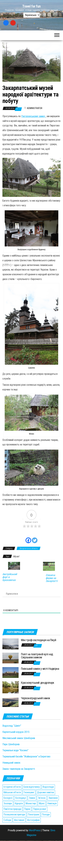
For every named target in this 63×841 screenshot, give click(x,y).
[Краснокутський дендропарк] (10, 687)
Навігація (52, 803)
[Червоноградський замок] (10, 701)
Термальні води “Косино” (15, 750)
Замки (32, 797)
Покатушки (33, 814)
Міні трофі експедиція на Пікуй (38, 640)
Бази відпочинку (32, 786)
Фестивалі (19, 820)
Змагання (53, 797)
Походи (46, 814)
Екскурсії (8, 797)
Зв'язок (42, 797)
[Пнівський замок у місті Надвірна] (10, 672)
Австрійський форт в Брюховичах (9, 577)
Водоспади (48, 786)
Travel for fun (31, 6)
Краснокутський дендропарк (37, 682)
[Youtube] (13, 23)
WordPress (34, 830)
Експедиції (20, 797)
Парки (27, 808)
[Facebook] (6, 23)
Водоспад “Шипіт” (11, 725)
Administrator (34, 108)
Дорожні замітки (45, 792)
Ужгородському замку (33, 116)
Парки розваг (39, 808)
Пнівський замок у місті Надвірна (40, 668)
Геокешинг (29, 792)
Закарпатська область (28, 548)
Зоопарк (8, 803)
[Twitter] (34, 538)
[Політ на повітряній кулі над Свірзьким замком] (10, 657)
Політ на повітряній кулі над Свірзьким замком (37, 655)
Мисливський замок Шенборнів (18, 738)
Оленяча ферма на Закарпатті (52, 578)
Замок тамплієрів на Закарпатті (18, 768)
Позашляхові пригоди (14, 814)
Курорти (19, 803)
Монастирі (31, 803)
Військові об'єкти (12, 792)
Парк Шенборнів (11, 744)
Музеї (16, 556)
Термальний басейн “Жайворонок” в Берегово (26, 756)
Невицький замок (11, 762)
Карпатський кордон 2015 (15, 731)
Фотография (33, 820)
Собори (7, 820)
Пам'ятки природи (12, 808)
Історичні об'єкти (12, 786)
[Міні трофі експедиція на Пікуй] (10, 643)
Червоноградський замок (35, 698)
